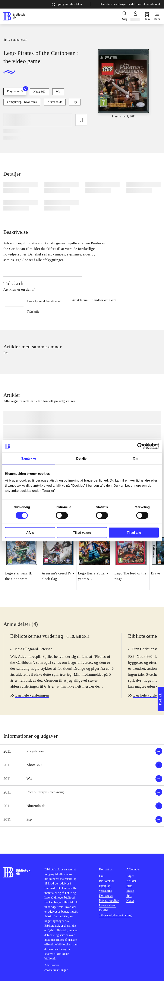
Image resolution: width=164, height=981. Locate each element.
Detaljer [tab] (82, 458)
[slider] (124, 84)
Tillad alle (134, 532)
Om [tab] (135, 458)
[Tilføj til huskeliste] (81, 120)
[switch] (62, 515)
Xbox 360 (39, 91)
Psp (75, 102)
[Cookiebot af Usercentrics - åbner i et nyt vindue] (140, 446)
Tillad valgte (82, 532)
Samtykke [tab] (28, 458)
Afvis (30, 532)
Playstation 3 (15, 91)
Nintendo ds (54, 102)
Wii (58, 91)
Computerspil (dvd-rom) (22, 102)
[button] (82, 751)
